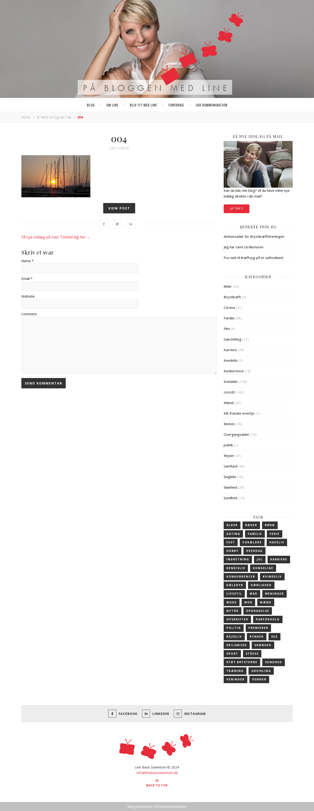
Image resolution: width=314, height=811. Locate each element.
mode (231, 602)
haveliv (276, 542)
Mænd (229, 402)
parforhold (268, 619)
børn (270, 525)
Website (28, 296)
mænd (265, 602)
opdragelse (257, 611)
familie (255, 534)
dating (233, 534)
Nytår (232, 611)
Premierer (258, 628)
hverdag (254, 551)
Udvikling (261, 671)
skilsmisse (236, 645)
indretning (237, 559)
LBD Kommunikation (211, 104)
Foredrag (176, 104)
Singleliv (230, 476)
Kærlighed (261, 585)
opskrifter (237, 619)
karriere (278, 559)
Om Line (112, 104)
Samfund (230, 466)
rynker (257, 637)
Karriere (230, 349)
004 (119, 138)
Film (227, 328)
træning (235, 671)
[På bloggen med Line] (157, 50)
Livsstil (229, 392)
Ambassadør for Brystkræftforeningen (254, 236)
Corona (229, 307)
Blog (91, 104)
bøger (251, 525)
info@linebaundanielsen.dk (157, 772)
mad (253, 594)
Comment (29, 314)
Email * (26, 278)
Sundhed (230, 498)
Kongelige (263, 568)
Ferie (275, 534)
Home (26, 117)
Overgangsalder (236, 434)
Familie (229, 318)
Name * (27, 260)
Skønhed (230, 487)
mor (248, 602)
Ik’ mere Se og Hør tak (54, 117)
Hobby (232, 551)
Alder (228, 286)
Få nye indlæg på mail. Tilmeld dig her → (55, 237)
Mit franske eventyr (239, 413)
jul (260, 559)
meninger (274, 594)
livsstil (234, 594)
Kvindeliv (231, 381)
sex (274, 637)
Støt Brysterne (241, 662)
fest (230, 542)
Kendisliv (231, 360)
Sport (232, 654)
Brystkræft (232, 297)
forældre (252, 542)
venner (259, 679)
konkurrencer (240, 577)
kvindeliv (272, 577)
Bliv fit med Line (143, 104)
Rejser (229, 455)
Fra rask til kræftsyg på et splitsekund (253, 257)
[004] (119, 176)
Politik (233, 628)
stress (252, 654)
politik (228, 445)
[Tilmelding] (258, 164)
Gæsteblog (232, 339)
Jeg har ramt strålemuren (243, 247)
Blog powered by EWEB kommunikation (157, 806)
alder (232, 525)
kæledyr (234, 585)
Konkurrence (234, 371)
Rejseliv (234, 637)
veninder (235, 679)
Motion (229, 423)
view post (119, 208)
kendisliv (235, 568)
